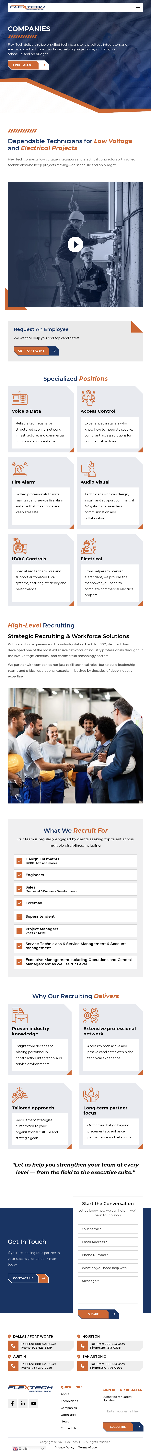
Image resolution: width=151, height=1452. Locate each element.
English (23, 1448)
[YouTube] (33, 1403)
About (65, 1394)
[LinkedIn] (23, 1403)
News (65, 1421)
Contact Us (68, 1428)
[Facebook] (12, 1403)
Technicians (69, 1401)
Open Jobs (68, 1415)
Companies (69, 1408)
